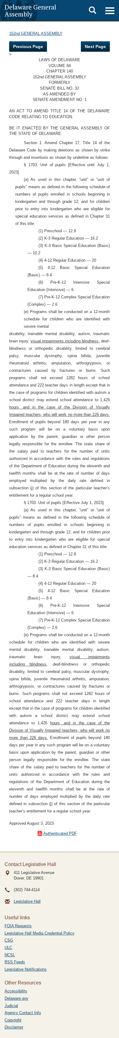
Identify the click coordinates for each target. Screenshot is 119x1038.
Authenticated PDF (60, 833)
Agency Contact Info (23, 1012)
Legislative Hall (27, 901)
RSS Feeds (15, 962)
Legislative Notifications (26, 969)
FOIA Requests (18, 926)
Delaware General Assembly (30, 10)
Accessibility (16, 991)
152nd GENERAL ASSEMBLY (36, 33)
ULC (8, 947)
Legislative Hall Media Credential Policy (39, 933)
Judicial (11, 1005)
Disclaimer (14, 1027)
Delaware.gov (16, 998)
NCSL (10, 955)
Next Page (95, 46)
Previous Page (28, 46)
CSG (9, 940)
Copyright (13, 1020)
